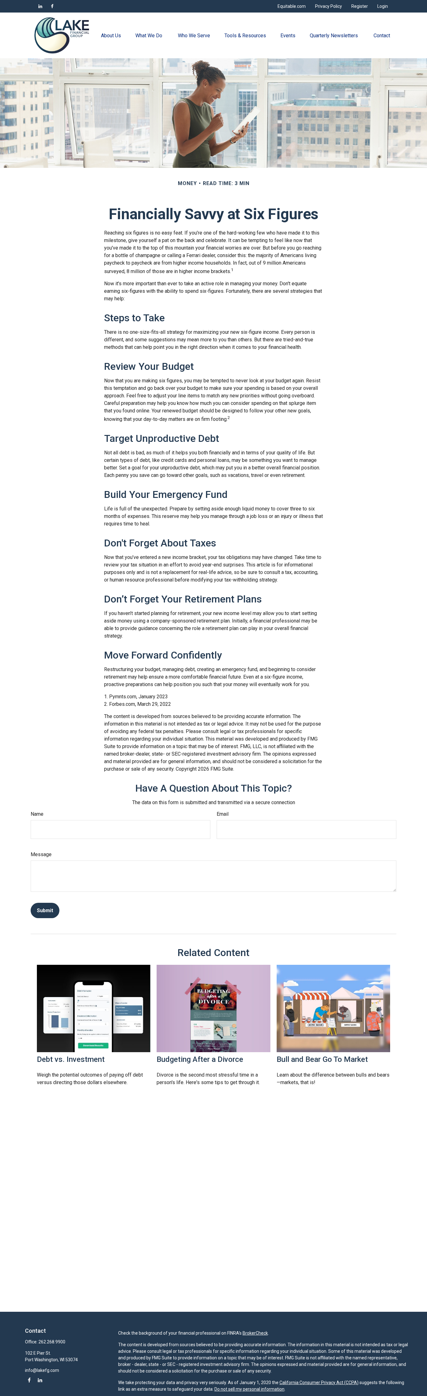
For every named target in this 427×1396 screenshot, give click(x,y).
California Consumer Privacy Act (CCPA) (319, 1382)
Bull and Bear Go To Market (322, 1059)
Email (223, 814)
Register (359, 6)
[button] (110, 35)
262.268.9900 (51, 1341)
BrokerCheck (255, 1333)
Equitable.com (292, 6)
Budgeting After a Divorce (200, 1059)
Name (37, 814)
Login (382, 6)
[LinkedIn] (40, 6)
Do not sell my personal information (249, 1389)
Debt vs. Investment (71, 1059)
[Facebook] (52, 6)
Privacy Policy (328, 6)
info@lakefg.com (42, 1370)
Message (41, 854)
